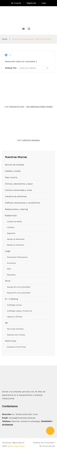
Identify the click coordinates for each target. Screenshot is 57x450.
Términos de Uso (47, 446)
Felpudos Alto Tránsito (16, 335)
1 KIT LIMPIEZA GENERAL (28, 140)
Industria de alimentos (16, 196)
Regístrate (31, 3)
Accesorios (11, 263)
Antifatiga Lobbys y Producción (19, 311)
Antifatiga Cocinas (14, 305)
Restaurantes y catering (16, 209)
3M (6, 323)
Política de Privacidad (43, 442)
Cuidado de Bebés (14, 222)
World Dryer (10, 341)
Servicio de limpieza (14, 165)
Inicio (4, 39)
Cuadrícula (6, 55)
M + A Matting (11, 299)
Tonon (8, 281)
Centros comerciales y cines (18, 190)
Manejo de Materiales (15, 239)
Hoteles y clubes (13, 171)
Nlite (9, 269)
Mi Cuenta (16, 3)
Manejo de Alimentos (15, 245)
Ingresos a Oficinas (14, 317)
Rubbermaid (11, 215)
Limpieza (10, 227)
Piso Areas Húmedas (15, 329)
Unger (8, 251)
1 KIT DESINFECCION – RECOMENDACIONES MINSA (28, 107)
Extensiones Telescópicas (17, 257)
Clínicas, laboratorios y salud (19, 184)
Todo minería (11, 177)
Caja (44, 3)
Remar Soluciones (15, 446)
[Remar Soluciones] (28, 16)
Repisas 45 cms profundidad (18, 287)
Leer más (28, 101)
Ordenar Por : (11, 68)
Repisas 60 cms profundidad (18, 293)
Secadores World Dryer (16, 347)
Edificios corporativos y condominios (22, 203)
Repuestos (11, 275)
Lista (10, 55)
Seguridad (11, 233)
